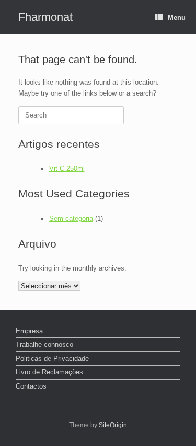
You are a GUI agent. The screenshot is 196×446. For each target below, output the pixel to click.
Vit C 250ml (67, 168)
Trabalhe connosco (44, 344)
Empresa (29, 331)
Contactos (31, 386)
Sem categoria (71, 218)
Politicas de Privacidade (52, 358)
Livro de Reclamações (49, 372)
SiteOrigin (113, 425)
